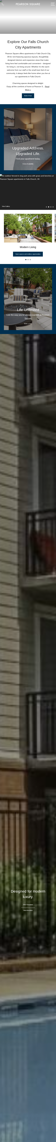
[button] (25, 259)
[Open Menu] (53, 4)
